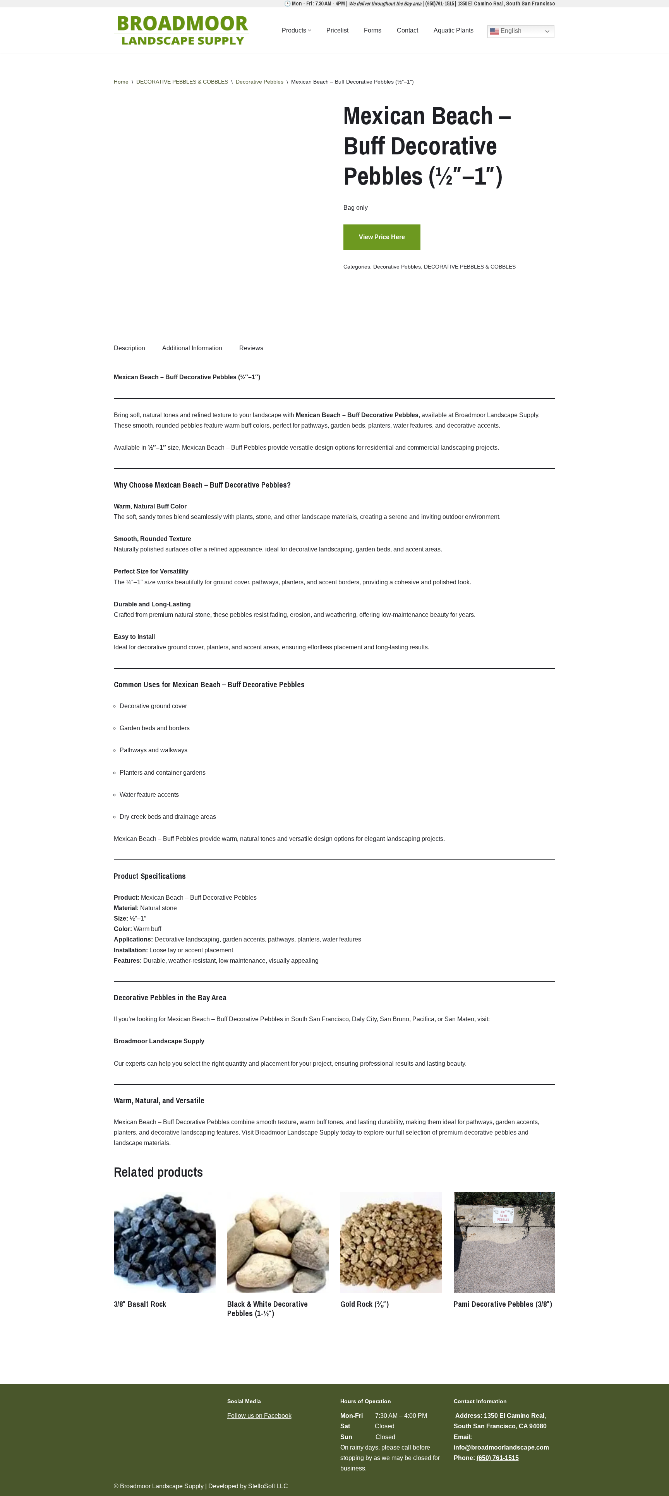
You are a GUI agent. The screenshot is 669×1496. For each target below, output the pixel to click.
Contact (407, 30)
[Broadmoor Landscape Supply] (183, 30)
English (510, 30)
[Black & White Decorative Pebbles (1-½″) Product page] (278, 1243)
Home (121, 82)
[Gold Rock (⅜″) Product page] (391, 1243)
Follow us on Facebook (259, 1415)
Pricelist (337, 30)
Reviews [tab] (251, 348)
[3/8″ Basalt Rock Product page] (164, 1243)
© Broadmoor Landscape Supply (159, 1486)
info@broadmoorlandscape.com (501, 1447)
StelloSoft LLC (268, 1486)
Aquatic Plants (453, 30)
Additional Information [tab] (192, 348)
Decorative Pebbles (259, 82)
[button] (309, 30)
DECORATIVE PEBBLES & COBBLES (182, 82)
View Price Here (382, 237)
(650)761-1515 (439, 3)
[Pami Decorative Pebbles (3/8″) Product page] (504, 1243)
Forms (372, 30)
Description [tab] (129, 348)
